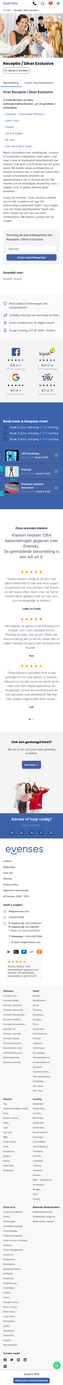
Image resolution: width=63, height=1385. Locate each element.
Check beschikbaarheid (31, 257)
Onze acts (9, 1207)
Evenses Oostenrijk (13, 1010)
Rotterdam (38, 1118)
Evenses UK (9, 1029)
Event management (13, 1250)
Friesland (37, 1170)
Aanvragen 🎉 (31, 764)
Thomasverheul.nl (12, 1043)
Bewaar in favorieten (18, 70)
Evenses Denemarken (14, 1024)
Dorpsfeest (38, 1029)
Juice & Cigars (14, 133)
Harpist (6, 1340)
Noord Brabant (40, 1146)
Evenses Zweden (12, 1019)
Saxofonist (8, 1335)
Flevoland (37, 1151)
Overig (18, 278)
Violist (6, 1326)
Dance (6, 1161)
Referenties (9, 867)
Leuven (36, 1199)
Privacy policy (10, 884)
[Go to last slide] (4, 36)
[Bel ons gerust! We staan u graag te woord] (34, 3)
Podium (7, 1292)
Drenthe (37, 1156)
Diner (35, 1024)
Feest (36, 990)
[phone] (31, 832)
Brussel (36, 1175)
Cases (6, 1297)
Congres (37, 1019)
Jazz (5, 1127)
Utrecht (37, 1113)
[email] (11, 832)
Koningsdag (38, 1052)
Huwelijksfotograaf (12, 1226)
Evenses (7, 10)
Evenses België (11, 1000)
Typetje (9, 126)
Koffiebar (7, 1273)
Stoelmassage (10, 1231)
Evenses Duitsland (12, 1005)
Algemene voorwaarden (16, 890)
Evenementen (40, 1033)
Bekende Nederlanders (46, 1207)
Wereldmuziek (10, 1345)
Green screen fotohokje (15, 1240)
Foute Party (9, 1316)
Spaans (6, 1156)
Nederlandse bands (42, 1212)
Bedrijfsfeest (39, 1000)
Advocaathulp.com (12, 1052)
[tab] (25, 56)
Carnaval (37, 1010)
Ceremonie (38, 1014)
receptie (53, 152)
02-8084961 (32, 927)
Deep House (9, 1142)
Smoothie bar (9, 1283)
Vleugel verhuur (11, 1302)
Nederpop (8, 1170)
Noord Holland (40, 1132)
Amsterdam (38, 1108)
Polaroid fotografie (12, 1235)
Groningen (38, 1137)
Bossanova (8, 1151)
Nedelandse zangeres (44, 1216)
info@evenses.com (30, 942)
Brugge (36, 1189)
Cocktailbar (8, 1288)
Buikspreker (9, 1321)
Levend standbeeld (13, 1212)
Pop (5, 1104)
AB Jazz (10, 139)
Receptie (37, 1067)
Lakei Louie (12, 120)
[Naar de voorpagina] (10, 3)
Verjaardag (38, 1081)
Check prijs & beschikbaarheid (31, 1380)
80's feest (38, 1086)
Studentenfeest (41, 1071)
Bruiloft (7, 278)
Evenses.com (10, 995)
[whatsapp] (21, 832)
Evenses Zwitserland (13, 1014)
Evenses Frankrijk (12, 1033)
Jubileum (37, 1043)
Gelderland (38, 1127)
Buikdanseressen (12, 1269)
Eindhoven (38, 1122)
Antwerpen (38, 1184)
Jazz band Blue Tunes (18, 146)
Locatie (37, 1099)
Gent (35, 1194)
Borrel (36, 1005)
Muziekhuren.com (12, 1048)
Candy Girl (8, 1254)
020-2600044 (33, 923)
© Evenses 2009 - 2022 (16, 896)
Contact (7, 861)
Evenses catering (12, 1062)
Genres (7, 1099)
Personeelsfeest (41, 1062)
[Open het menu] (58, 3)
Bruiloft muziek (10, 1118)
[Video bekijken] (31, 35)
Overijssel (38, 1161)
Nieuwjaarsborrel (41, 1057)
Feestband (8, 1330)
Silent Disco (9, 1311)
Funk (5, 1146)
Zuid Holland (39, 1142)
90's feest (38, 1090)
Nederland (38, 1104)
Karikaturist (9, 1259)
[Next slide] (59, 36)
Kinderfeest (39, 1048)
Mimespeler (9, 1264)
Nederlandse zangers (43, 1221)
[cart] (50, 3)
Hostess (7, 1245)
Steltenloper (9, 1221)
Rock (5, 1113)
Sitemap (7, 878)
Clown (6, 1216)
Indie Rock (8, 1165)
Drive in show (10, 1307)
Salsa (5, 1122)
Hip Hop (7, 1132)
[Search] (43, 3)
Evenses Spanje (11, 1038)
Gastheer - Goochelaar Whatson (24, 114)
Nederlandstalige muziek (15, 1108)
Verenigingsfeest (41, 1076)
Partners (8, 990)
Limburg (37, 1165)
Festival (36, 1038)
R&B (5, 1137)
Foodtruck (8, 1278)
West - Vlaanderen (42, 1179)
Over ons (8, 872)
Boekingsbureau (11, 1057)
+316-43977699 (33, 936)
